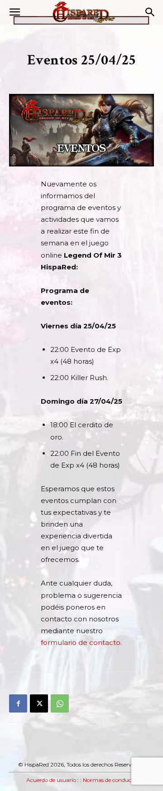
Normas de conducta (110, 779)
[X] (39, 703)
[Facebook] (18, 703)
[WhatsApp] (60, 703)
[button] (14, 12)
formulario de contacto (80, 642)
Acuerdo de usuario (51, 779)
